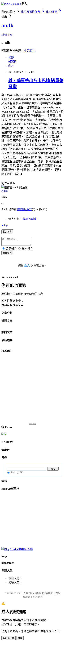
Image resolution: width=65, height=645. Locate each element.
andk (7, 25)
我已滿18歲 (8, 638)
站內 (22, 472)
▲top (4, 225)
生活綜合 (29, 50)
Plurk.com (32, 424)
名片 (11, 65)
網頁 (12, 472)
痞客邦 (21, 209)
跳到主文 (6, 34)
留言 (29, 209)
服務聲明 (37, 597)
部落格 (12, 61)
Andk (4, 190)
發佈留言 (7, 253)
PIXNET (16, 593)
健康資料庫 (30, 218)
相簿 (11, 57)
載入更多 (7, 231)
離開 (20, 638)
